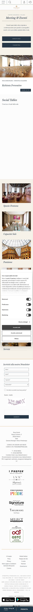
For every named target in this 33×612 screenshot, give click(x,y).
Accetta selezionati (16, 333)
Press (8, 558)
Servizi (6, 349)
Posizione (7, 262)
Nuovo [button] (6, 395)
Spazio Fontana (10, 206)
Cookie (23, 561)
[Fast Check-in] (30, 2)
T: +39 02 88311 (16, 451)
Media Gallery (23, 556)
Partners (23, 563)
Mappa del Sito (23, 558)
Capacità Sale (9, 234)
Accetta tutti (16, 327)
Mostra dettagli (23, 322)
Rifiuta (16, 338)
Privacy (9, 561)
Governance (23, 566)
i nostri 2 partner (10, 278)
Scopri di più (26, 90)
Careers (9, 568)
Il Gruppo (9, 556)
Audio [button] (11, 395)
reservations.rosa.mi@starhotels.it (21, 457)
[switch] (28, 304)
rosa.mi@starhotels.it (21, 455)
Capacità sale (16, 38)
